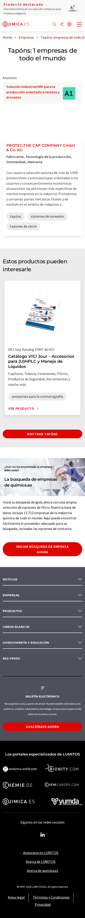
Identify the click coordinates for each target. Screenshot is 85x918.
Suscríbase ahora (42, 726)
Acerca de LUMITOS (41, 861)
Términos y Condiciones (51, 897)
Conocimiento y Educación (26, 642)
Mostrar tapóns (42, 434)
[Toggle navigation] (79, 25)
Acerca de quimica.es (42, 870)
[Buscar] (54, 24)
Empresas (11, 595)
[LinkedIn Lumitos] (42, 835)
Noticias (10, 579)
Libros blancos (16, 626)
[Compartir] (62, 24)
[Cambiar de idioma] (69, 24)
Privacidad (43, 904)
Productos (12, 611)
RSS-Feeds (11, 658)
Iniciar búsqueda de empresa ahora (42, 549)
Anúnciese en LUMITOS (40, 852)
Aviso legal (16, 897)
